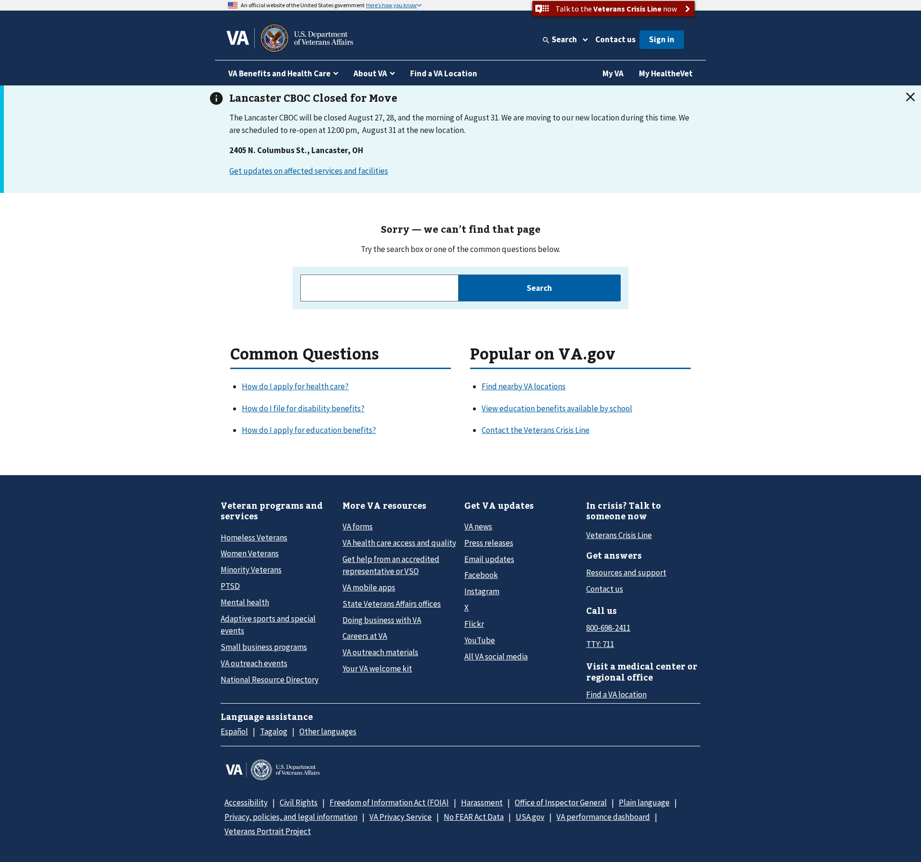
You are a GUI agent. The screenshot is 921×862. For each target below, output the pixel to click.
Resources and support (626, 572)
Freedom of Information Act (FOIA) (389, 802)
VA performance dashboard (603, 817)
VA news (478, 526)
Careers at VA (364, 636)
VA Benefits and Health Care (279, 73)
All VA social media (496, 656)
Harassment (482, 802)
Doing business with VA (381, 620)
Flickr (474, 624)
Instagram (481, 591)
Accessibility (246, 802)
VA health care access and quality (399, 543)
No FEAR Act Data (474, 817)
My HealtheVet (666, 73)
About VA (370, 73)
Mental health (245, 602)
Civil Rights (299, 802)
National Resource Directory (270, 679)
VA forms (357, 526)
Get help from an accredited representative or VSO (390, 565)
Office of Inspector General (561, 802)
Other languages (327, 731)
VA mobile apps (368, 587)
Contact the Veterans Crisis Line (536, 430)
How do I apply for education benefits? (309, 430)
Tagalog (273, 731)
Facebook (481, 575)
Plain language (644, 802)
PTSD (230, 586)
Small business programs (264, 647)
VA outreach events (254, 663)
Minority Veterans (251, 569)
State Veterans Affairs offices (391, 604)
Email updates (489, 559)
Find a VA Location (443, 73)
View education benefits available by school (557, 408)
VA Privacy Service (400, 817)
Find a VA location (616, 694)
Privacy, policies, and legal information (290, 817)
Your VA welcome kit (377, 668)
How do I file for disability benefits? (303, 408)
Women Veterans (250, 553)
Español (234, 731)
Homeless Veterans (254, 537)
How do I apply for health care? (295, 386)
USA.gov (530, 817)
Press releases (488, 543)
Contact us (615, 39)
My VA (613, 73)
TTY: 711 (600, 644)
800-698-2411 (608, 628)
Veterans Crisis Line (619, 535)
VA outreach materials (380, 652)
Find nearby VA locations (524, 386)
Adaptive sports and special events (268, 624)
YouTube (479, 640)
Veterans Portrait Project (267, 831)
